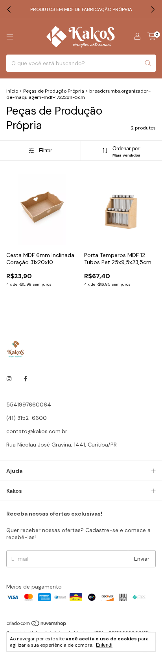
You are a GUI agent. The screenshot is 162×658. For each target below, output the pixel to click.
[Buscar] (148, 63)
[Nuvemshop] (36, 625)
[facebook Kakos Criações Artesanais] (25, 378)
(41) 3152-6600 (26, 417)
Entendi (104, 645)
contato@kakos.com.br (36, 431)
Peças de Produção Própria (53, 91)
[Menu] (9, 36)
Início (12, 91)
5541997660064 (28, 404)
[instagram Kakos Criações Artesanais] (9, 378)
